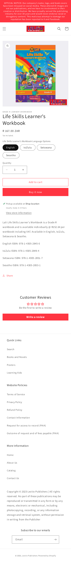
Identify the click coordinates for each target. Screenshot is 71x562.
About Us (12, 462)
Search (10, 349)
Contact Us (13, 478)
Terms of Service (16, 394)
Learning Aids (14, 372)
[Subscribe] (55, 539)
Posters (11, 364)
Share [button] (10, 275)
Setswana (46, 147)
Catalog (11, 470)
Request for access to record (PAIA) (26, 425)
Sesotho (11, 155)
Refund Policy (14, 409)
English (10, 147)
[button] (4, 29)
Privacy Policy (14, 402)
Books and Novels (17, 357)
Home (10, 454)
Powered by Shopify (47, 555)
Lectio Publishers (30, 555)
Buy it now (35, 192)
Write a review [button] (35, 317)
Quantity (7, 162)
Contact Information (18, 417)
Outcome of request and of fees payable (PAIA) (33, 433)
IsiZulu (28, 147)
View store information (19, 212)
